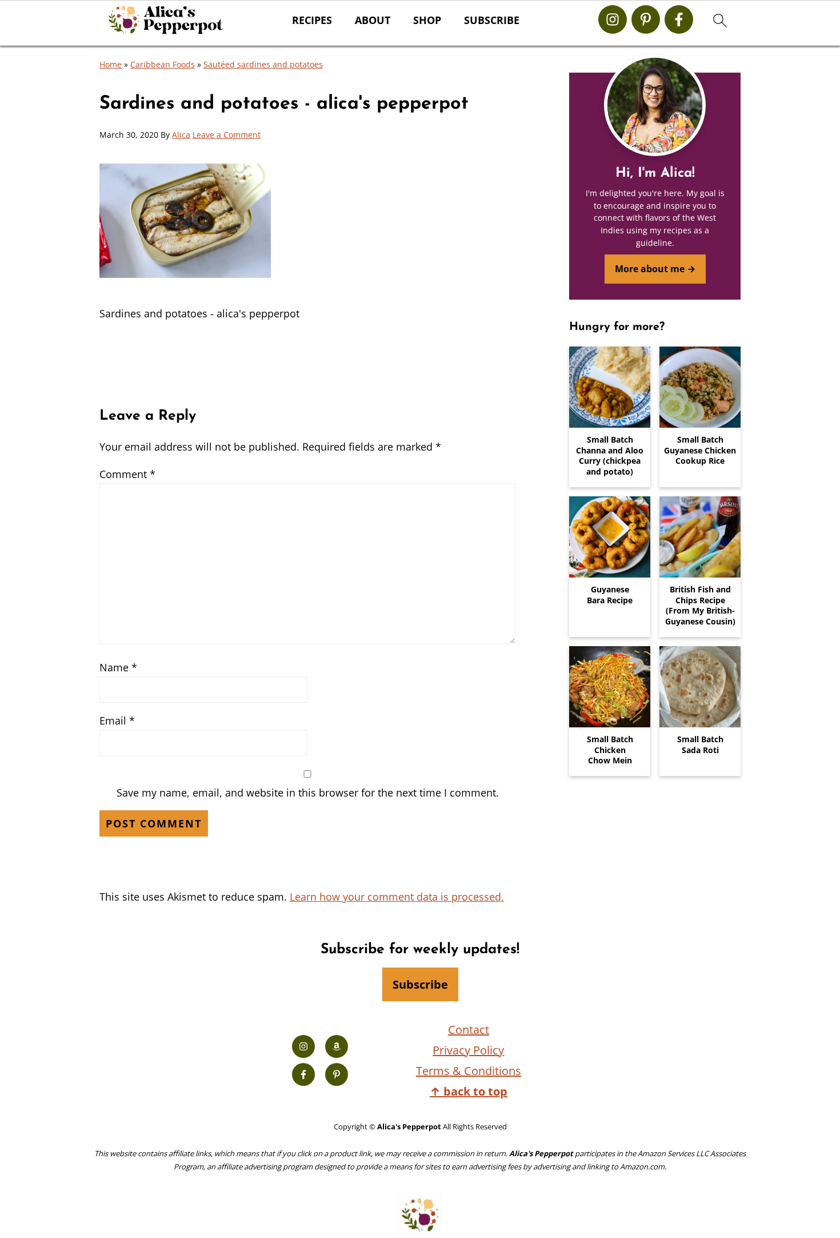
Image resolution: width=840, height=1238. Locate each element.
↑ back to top (468, 1091)
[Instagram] (612, 19)
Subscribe (491, 20)
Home (110, 64)
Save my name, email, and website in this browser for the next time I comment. (308, 792)
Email (117, 720)
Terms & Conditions (468, 1070)
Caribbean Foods (162, 64)
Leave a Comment (227, 134)
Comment (127, 474)
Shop (427, 20)
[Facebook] (679, 19)
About (372, 20)
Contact (468, 1029)
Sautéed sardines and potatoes (263, 64)
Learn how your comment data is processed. (397, 896)
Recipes (312, 20)
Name (118, 667)
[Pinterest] (645, 19)
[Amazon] (336, 1046)
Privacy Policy (468, 1050)
